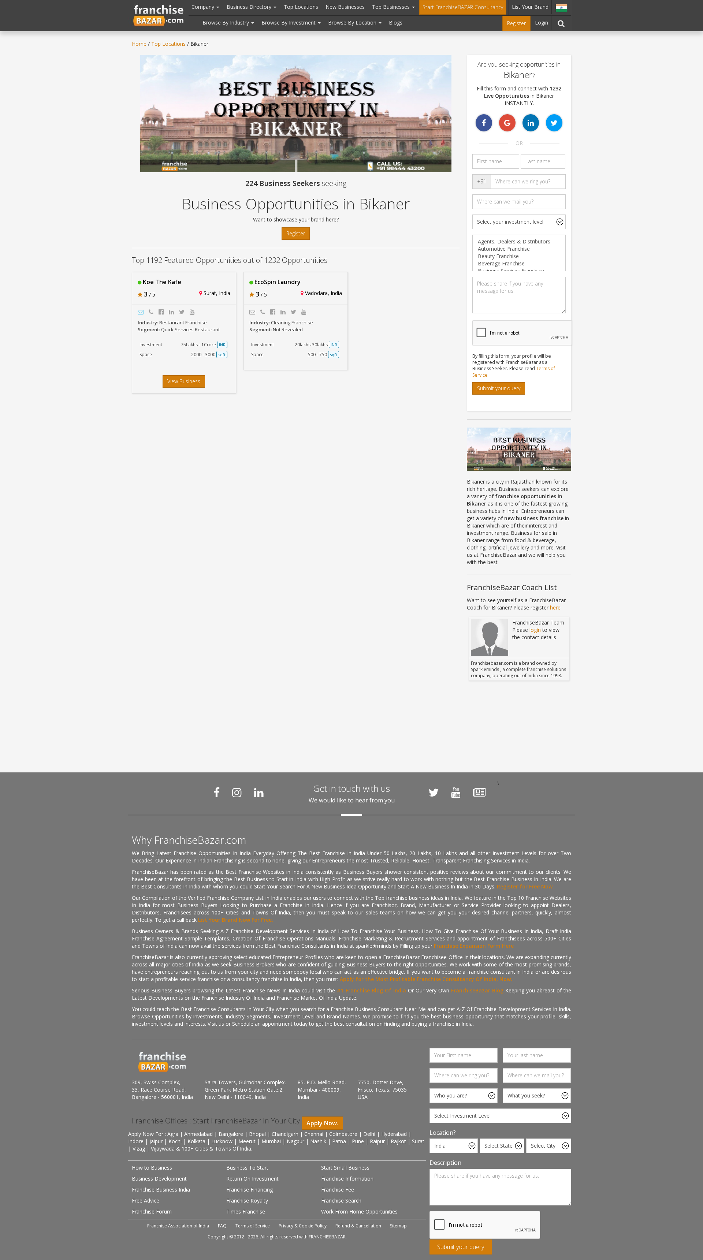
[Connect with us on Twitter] (433, 792)
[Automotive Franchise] (519, 249)
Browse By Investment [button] (289, 22)
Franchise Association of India (178, 1226)
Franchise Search (341, 1200)
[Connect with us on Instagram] (237, 792)
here (555, 607)
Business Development (159, 1178)
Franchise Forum (152, 1211)
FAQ (222, 1226)
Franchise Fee (337, 1189)
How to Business (152, 1167)
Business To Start (247, 1167)
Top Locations (301, 6)
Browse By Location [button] (353, 22)
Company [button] (203, 6)
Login (541, 22)
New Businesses (345, 6)
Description (445, 1163)
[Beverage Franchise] (519, 263)
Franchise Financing (249, 1189)
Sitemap (398, 1226)
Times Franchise (245, 1211)
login (535, 629)
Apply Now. (322, 1123)
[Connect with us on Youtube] (456, 792)
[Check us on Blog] (479, 792)
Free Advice (145, 1200)
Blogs (395, 22)
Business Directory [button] (250, 6)
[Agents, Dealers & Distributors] (519, 241)
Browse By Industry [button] (226, 22)
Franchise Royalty (247, 1200)
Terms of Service (252, 1226)
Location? (442, 1133)
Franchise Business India (161, 1189)
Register (516, 23)
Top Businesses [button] (391, 6)
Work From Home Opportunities (359, 1211)
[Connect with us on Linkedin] (259, 792)
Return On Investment (252, 1178)
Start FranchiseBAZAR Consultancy (463, 7)
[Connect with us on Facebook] (216, 792)
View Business (183, 381)
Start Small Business (345, 1167)
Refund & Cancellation (358, 1226)
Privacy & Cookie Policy (303, 1226)
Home (139, 43)
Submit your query (498, 388)
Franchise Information (347, 1178)
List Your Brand (530, 6)
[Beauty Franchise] (519, 256)
